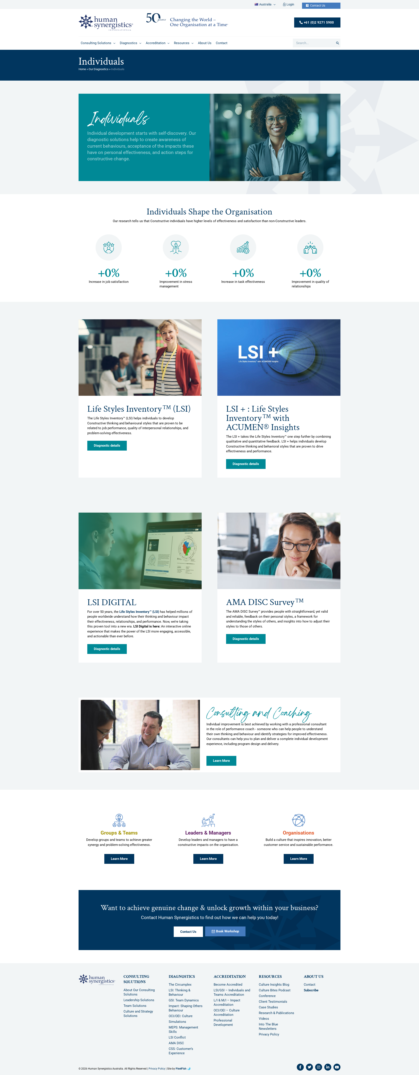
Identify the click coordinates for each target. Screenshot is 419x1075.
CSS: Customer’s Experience (181, 1054)
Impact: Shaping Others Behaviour (186, 1011)
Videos (264, 1022)
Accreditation (230, 980)
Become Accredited (228, 988)
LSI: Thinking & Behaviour (179, 996)
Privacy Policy (269, 1038)
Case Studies (268, 1011)
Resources (270, 980)
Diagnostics (182, 980)
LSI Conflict (177, 1041)
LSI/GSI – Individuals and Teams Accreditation (232, 996)
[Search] (337, 46)
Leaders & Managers (208, 836)
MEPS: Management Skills (183, 1033)
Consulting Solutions (136, 982)
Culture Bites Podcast (274, 993)
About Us (313, 980)
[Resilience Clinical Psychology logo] (97, 982)
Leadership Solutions (139, 1003)
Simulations (177, 1025)
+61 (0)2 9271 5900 (319, 26)
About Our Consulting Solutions (139, 995)
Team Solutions (135, 1009)
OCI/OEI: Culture (180, 1019)
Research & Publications (276, 1016)
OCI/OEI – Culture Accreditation (227, 1016)
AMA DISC (176, 1046)
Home (82, 72)
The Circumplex (180, 988)
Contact (309, 988)
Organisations (298, 836)
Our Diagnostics (98, 72)
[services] (119, 823)
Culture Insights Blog (274, 988)
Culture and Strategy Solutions (138, 1017)
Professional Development (223, 1026)
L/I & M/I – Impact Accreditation (227, 1006)
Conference (267, 999)
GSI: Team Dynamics (184, 1004)
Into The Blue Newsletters (268, 1030)
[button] (273, 6)
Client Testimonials (273, 1005)
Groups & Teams (119, 836)
